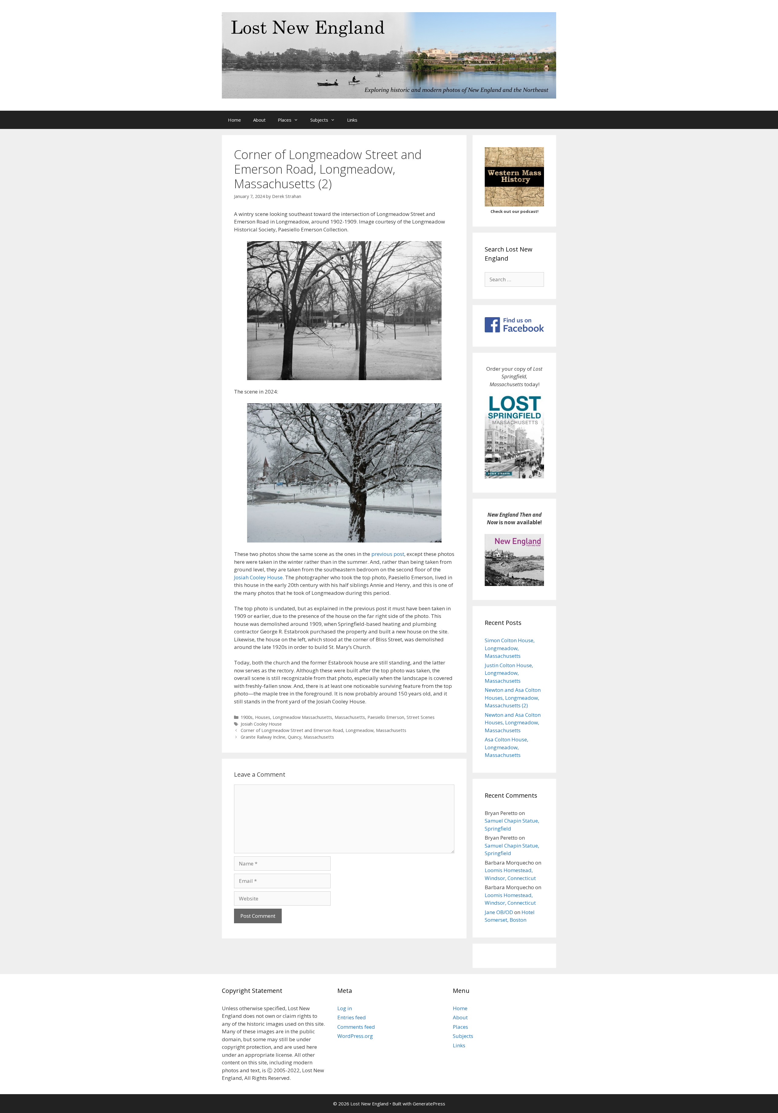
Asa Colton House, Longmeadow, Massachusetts (506, 747)
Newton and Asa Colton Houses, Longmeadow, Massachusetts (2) (513, 697)
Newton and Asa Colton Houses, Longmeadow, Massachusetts (513, 722)
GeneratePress (429, 1104)
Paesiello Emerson (385, 717)
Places (284, 120)
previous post (387, 553)
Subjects (319, 120)
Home (234, 120)
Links (352, 120)
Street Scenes (421, 717)
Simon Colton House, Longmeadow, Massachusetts (510, 648)
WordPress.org (355, 1035)
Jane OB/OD (499, 912)
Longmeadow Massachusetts (302, 717)
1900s (247, 717)
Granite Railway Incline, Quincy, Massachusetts (287, 737)
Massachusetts (350, 717)
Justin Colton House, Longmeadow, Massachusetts (509, 673)
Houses (262, 717)
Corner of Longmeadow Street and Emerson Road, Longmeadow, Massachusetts (323, 730)
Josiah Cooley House (258, 577)
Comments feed (356, 1026)
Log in (344, 1008)
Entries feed (351, 1017)
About (259, 120)
